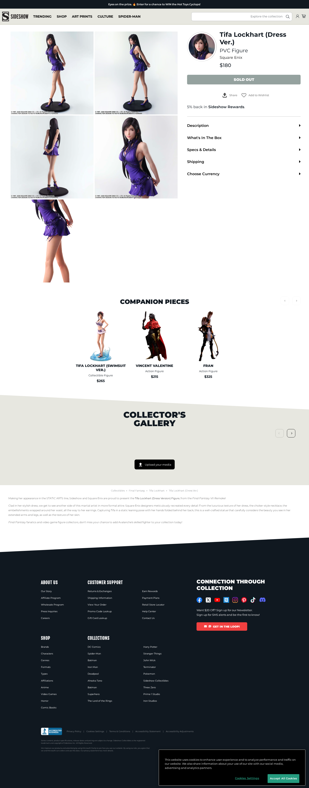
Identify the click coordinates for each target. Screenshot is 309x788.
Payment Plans (150, 597)
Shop (62, 16)
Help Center (149, 611)
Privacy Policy (74, 731)
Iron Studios (150, 700)
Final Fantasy (137, 490)
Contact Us (148, 618)
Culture (105, 16)
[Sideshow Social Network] (226, 600)
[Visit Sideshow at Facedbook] (199, 600)
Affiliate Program (51, 597)
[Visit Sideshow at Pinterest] (244, 600)
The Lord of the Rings (100, 700)
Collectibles (118, 490)
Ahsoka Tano (95, 680)
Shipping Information (100, 597)
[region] (232, 767)
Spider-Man (129, 16)
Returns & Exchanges (100, 591)
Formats (45, 667)
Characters (47, 653)
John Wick (149, 660)
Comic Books (48, 707)
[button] (255, 95)
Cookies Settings (95, 731)
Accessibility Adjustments (180, 731)
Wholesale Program (52, 604)
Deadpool (93, 673)
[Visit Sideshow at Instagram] (235, 600)
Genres (45, 660)
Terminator (149, 667)
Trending (42, 16)
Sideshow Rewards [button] (226, 107)
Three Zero (149, 687)
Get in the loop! (226, 626)
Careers (45, 618)
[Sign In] (297, 16)
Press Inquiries (49, 611)
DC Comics (94, 646)
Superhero (94, 694)
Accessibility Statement (148, 731)
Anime (45, 687)
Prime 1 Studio (151, 694)
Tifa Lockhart (157, 490)
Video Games (49, 694)
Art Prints (82, 16)
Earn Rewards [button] (150, 591)
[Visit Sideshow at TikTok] (253, 600)
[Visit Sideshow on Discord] (262, 599)
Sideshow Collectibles (155, 680)
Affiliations (47, 680)
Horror (44, 700)
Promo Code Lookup (100, 611)
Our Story (46, 591)
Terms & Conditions (119, 731)
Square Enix (231, 57)
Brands (45, 646)
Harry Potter (150, 646)
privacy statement (91, 751)
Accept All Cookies (283, 778)
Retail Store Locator (153, 604)
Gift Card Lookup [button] (97, 618)
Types (44, 673)
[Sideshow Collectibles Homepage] (15, 16)
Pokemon (149, 673)
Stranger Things (152, 653)
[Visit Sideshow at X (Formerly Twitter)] (208, 600)
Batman (92, 660)
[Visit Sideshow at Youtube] (217, 600)
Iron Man (93, 667)
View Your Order (97, 604)
